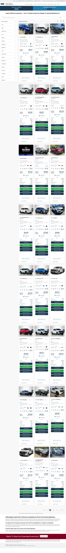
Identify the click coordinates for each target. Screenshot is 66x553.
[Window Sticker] (31, 46)
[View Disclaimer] (28, 46)
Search (60, 17)
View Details (26, 63)
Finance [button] (55, 4)
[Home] (25, 4)
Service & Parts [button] (44, 4)
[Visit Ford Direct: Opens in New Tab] (34, 545)
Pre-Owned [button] (30, 4)
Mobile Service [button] (50, 4)
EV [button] (33, 4)
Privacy (18, 544)
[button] (32, 29)
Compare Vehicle (24, 80)
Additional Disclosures (22, 544)
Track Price (27, 53)
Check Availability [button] (26, 66)
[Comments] (30, 46)
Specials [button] (35, 4)
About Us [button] (58, 4)
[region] (26, 59)
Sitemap (15, 544)
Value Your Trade (26, 71)
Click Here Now (44, 536)
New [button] (27, 4)
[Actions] (31, 37)
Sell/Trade (40, 4)
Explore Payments (26, 69)
